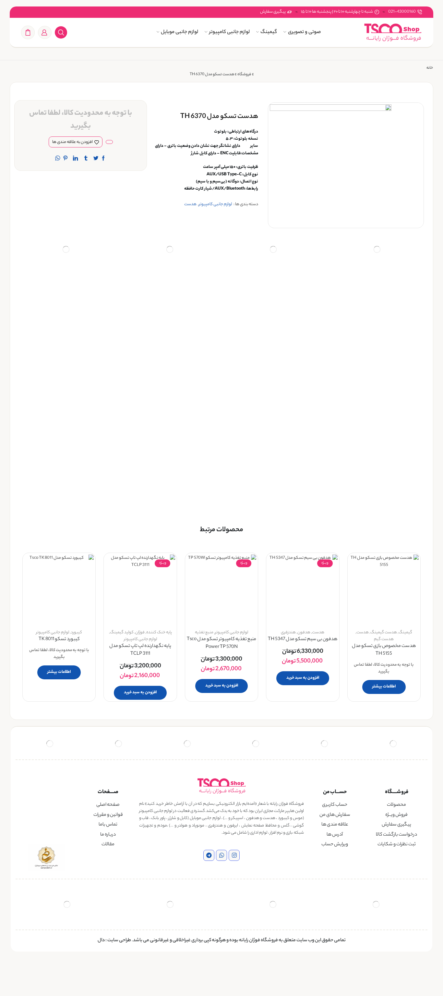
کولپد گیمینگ (122, 632)
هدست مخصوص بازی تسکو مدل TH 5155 (384, 650)
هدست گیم (384, 639)
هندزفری (288, 632)
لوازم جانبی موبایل (179, 32)
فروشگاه (244, 75)
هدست (190, 204)
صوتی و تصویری (304, 32)
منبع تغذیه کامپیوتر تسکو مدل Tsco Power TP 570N (221, 643)
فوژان (140, 632)
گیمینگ (268, 32)
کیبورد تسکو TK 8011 (59, 639)
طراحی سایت (119, 940)
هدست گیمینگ (383, 632)
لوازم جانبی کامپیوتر (229, 32)
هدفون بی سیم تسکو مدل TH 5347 (302, 639)
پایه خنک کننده (159, 632)
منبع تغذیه (204, 632)
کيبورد (76, 632)
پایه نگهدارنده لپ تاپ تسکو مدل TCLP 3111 (140, 650)
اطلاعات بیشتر (384, 686)
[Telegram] (208, 855)
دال (101, 940)
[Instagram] (234, 855)
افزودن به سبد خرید (302, 677)
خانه (429, 68)
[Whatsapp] (221, 855)
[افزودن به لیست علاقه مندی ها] (408, 568)
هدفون (303, 632)
